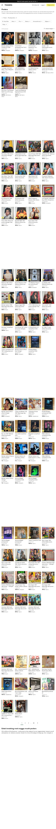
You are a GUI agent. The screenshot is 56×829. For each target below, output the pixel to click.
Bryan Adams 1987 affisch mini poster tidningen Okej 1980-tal (34, 221)
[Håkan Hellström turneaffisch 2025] (48, 448)
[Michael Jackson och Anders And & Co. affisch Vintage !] (35, 448)
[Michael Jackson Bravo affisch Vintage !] (8, 404)
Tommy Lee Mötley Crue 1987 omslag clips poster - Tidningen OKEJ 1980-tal (8, 350)
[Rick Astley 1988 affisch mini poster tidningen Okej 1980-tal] (8, 146)
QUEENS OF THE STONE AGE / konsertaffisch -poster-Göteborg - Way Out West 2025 (7, 714)
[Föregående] (19, 723)
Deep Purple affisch (6, 691)
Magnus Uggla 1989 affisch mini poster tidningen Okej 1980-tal (21, 305)
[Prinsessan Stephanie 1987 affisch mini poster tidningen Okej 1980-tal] (48, 168)
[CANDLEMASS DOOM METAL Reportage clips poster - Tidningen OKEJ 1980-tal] (21, 146)
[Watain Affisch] (21, 706)
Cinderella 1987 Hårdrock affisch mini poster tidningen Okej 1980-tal (48, 154)
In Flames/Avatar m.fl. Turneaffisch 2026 (34, 328)
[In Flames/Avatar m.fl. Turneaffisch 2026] (35, 319)
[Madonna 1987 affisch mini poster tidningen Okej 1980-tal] (8, 275)
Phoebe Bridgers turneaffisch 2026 (33, 350)
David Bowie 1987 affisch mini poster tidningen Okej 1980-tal (21, 328)
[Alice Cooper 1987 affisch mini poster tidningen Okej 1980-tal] (8, 555)
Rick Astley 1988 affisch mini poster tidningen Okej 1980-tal (7, 154)
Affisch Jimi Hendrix (33, 691)
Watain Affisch (18, 713)
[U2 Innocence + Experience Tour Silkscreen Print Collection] (35, 38)
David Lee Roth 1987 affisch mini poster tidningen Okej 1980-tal (21, 177)
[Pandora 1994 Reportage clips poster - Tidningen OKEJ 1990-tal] (48, 555)
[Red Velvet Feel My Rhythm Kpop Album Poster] (48, 661)
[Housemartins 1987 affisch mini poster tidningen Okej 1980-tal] (21, 191)
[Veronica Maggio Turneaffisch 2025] (35, 471)
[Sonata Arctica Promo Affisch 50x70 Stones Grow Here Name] (48, 60)
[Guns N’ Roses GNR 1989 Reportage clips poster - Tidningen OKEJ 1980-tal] (35, 146)
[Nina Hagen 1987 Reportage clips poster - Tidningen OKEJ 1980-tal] (35, 577)
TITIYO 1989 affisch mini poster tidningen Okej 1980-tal (34, 305)
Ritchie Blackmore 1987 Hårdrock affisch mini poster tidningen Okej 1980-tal (20, 283)
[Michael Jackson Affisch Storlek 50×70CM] (8, 38)
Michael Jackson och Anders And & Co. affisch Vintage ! (35, 456)
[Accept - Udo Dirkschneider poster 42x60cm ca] (48, 38)
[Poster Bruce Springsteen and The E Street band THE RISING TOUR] (21, 38)
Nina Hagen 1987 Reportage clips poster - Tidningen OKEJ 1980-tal (35, 585)
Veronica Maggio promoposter (6, 541)
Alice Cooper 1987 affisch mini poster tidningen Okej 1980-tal (7, 563)
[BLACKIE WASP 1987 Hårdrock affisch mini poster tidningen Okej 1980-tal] (21, 213)
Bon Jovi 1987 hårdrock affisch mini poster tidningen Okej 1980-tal (7, 434)
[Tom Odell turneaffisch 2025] (21, 426)
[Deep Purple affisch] (8, 684)
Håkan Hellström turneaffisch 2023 (46, 434)
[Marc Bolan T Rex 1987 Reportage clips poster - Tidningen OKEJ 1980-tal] (8, 168)
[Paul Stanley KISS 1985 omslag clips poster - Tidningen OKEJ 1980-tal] (35, 555)
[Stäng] (54, 1)
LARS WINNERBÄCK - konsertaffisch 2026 (20, 68)
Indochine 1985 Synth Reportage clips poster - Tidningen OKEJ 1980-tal (8, 608)
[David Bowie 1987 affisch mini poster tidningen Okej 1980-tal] (21, 319)
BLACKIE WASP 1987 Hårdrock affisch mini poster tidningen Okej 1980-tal (20, 221)
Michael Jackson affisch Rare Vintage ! (21, 350)
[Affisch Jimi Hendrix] (35, 684)
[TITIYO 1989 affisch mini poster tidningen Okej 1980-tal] (35, 297)
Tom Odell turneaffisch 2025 (20, 434)
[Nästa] (37, 723)
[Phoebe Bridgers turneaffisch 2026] (35, 342)
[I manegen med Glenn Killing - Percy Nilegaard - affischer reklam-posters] (8, 60)
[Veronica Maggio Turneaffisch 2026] (21, 471)
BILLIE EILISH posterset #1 (47, 692)
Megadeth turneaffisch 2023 (34, 434)
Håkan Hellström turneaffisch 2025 (46, 456)
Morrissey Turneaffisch (7, 327)
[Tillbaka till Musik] (2, 18)
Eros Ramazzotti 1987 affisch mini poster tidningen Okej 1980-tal (7, 199)
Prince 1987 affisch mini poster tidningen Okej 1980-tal (7, 221)
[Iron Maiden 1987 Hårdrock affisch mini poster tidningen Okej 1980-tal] (48, 275)
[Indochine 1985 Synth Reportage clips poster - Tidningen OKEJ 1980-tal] (8, 599)
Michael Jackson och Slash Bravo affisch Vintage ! (20, 456)
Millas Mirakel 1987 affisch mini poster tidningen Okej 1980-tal (34, 177)
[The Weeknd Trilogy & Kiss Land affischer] (35, 275)
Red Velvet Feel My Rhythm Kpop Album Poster (47, 670)
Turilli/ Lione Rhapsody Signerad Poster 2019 (20, 91)
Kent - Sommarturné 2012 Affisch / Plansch (21, 670)
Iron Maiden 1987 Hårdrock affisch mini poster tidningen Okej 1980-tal (47, 283)
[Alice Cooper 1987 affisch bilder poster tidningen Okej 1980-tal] (48, 533)
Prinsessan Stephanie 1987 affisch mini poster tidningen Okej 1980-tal (48, 177)
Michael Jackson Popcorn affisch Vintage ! (8, 456)
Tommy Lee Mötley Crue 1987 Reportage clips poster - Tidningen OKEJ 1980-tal (21, 412)
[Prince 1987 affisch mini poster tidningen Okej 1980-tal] (8, 213)
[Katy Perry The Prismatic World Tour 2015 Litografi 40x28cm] (8, 83)
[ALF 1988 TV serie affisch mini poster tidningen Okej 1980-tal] (48, 319)
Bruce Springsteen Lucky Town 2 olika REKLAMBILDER (21, 692)
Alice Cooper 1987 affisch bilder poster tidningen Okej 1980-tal (48, 541)
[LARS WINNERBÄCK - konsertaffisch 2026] (21, 60)
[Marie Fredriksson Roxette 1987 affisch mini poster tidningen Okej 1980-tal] (35, 191)
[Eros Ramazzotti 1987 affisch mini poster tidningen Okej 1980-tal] (8, 191)
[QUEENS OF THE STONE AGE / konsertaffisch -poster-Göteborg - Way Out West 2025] (8, 706)
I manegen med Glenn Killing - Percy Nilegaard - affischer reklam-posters (8, 68)
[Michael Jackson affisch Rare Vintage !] (21, 342)
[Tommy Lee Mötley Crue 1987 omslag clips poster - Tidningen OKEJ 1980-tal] (8, 342)
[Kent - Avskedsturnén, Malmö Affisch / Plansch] (35, 661)
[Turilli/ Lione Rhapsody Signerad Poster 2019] (21, 83)
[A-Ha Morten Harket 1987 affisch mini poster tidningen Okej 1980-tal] (21, 555)
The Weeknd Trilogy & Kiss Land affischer (34, 283)
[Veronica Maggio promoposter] (8, 533)
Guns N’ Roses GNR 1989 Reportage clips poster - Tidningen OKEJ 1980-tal (35, 154)
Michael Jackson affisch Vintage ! (7, 479)
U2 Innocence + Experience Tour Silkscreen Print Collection (33, 46)
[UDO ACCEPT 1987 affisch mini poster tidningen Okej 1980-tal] (48, 297)
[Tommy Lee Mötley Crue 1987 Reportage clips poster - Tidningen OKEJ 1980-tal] (21, 404)
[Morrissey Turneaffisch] (8, 319)
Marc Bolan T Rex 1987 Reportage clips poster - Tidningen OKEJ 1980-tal (8, 177)
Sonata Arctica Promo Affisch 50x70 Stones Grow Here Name (47, 68)
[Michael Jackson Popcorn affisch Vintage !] (8, 448)
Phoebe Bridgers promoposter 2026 (46, 412)
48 (33, 723)
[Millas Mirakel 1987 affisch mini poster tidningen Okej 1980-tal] (35, 168)
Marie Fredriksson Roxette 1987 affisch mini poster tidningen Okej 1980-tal (34, 199)
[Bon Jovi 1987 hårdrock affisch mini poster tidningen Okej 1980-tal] (8, 426)
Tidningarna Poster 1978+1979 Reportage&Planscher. (34, 412)
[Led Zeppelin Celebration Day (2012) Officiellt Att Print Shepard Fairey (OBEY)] (48, 191)
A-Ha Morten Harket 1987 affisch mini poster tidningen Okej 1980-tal (21, 563)
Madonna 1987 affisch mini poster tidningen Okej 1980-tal (7, 283)
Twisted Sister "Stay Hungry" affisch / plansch (21, 585)
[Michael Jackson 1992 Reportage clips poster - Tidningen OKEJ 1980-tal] (8, 297)
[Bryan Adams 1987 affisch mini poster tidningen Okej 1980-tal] (35, 213)
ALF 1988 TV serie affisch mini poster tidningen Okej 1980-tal (48, 328)
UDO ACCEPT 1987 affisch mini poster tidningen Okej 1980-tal (48, 305)
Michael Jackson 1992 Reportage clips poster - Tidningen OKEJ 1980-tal (8, 305)
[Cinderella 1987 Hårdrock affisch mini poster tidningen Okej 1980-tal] (48, 146)
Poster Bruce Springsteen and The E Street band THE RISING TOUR (21, 46)
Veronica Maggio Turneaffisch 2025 (33, 479)
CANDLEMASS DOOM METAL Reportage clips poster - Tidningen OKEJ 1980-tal (21, 154)
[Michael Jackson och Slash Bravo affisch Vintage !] (21, 448)
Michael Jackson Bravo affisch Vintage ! (7, 412)
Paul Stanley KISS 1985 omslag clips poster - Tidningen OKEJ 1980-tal (35, 563)
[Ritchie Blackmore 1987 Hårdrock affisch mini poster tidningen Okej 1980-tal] (21, 275)
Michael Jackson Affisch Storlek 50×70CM (7, 46)
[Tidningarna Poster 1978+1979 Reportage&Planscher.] (35, 404)
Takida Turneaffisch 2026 (35, 540)
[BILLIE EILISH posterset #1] (48, 684)
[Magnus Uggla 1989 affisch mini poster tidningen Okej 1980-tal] (21, 297)
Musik (5, 17)
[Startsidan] (8, 5)
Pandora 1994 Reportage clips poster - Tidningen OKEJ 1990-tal (48, 563)
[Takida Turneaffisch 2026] (35, 533)
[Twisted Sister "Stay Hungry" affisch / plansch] (21, 577)
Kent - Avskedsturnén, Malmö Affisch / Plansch (34, 670)
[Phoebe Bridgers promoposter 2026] (48, 404)
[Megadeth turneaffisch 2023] (35, 426)
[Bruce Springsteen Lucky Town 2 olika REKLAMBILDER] (21, 684)
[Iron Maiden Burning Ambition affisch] (35, 60)
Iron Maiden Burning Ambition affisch (33, 68)
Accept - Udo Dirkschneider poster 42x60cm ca (47, 46)
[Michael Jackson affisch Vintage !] (8, 471)
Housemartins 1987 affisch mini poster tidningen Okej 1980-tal (21, 199)
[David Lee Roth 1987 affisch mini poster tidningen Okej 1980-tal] (21, 168)
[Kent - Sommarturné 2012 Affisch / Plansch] (21, 661)
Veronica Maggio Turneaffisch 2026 (19, 479)
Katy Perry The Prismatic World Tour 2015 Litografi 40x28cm (8, 91)
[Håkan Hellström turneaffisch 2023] (48, 426)
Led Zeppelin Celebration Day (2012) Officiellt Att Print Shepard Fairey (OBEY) (48, 199)
